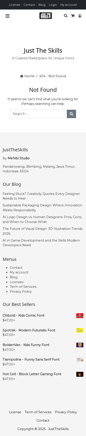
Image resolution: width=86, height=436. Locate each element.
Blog (42, 4)
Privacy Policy (21, 292)
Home (28, 76)
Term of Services (23, 287)
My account (68, 4)
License (14, 4)
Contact (29, 4)
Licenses (16, 282)
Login (53, 4)
